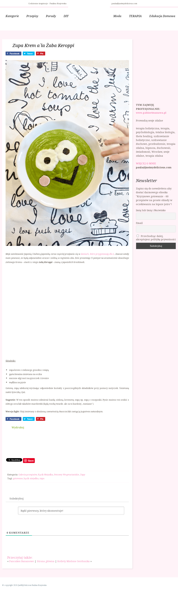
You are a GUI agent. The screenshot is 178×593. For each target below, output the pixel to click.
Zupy (82, 474)
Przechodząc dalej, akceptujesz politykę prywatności (156, 237)
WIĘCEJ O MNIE (146, 163)
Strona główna (45, 561)
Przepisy (32, 16)
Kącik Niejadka (45, 474)
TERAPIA (135, 16)
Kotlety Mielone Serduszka (73, 561)
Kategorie (12, 16)
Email (139, 223)
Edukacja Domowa (162, 16)
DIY (66, 16)
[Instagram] (145, 3)
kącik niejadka (31, 478)
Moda (117, 16)
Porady (51, 16)
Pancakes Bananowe (21, 561)
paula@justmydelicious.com (125, 3)
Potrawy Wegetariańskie (66, 474)
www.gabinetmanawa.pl (151, 112)
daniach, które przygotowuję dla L (97, 253)
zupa (41, 478)
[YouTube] (149, 3)
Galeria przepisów (27, 474)
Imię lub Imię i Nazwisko (151, 210)
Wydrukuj (18, 427)
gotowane (18, 478)
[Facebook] (140, 3)
